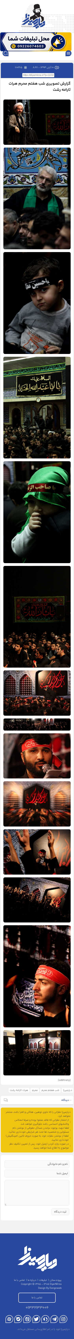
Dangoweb (56, 1288)
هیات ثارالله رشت (19, 1090)
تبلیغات (43, 1280)
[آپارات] (9, 1319)
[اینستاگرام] (63, 1319)
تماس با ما (19, 1280)
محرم (35, 1090)
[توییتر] (36, 1319)
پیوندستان (56, 1280)
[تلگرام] (54, 1319)
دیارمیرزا (67, 1090)
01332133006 (37, 1308)
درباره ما (32, 1280)
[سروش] (45, 1319)
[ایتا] (27, 1319)
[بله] (18, 1319)
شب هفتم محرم (50, 1090)
